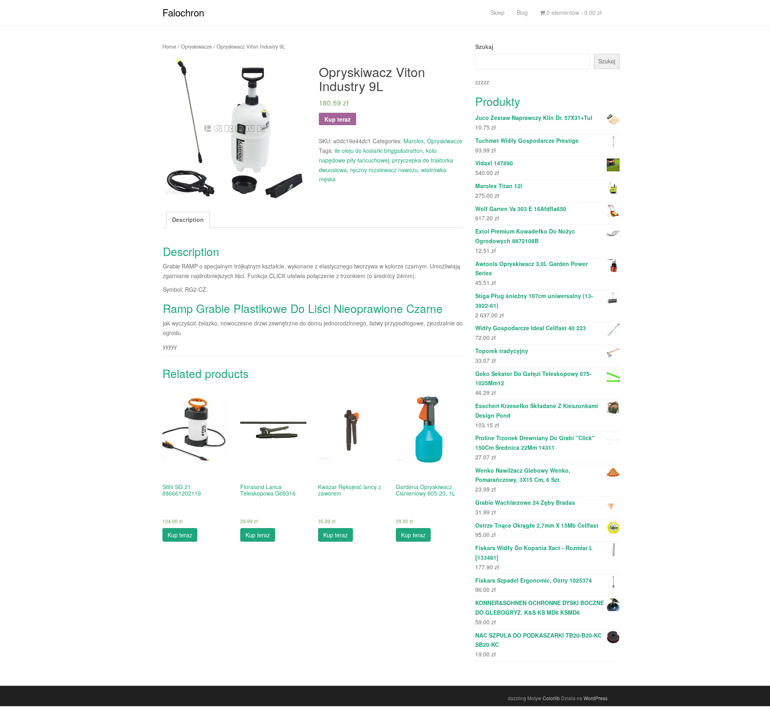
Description (188, 219)
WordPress (596, 698)
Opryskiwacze (196, 46)
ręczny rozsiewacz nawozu (384, 170)
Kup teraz (337, 119)
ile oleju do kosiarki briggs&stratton (378, 150)
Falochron (183, 12)
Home (169, 46)
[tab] (188, 220)
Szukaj (484, 47)
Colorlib (551, 698)
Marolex (413, 141)
